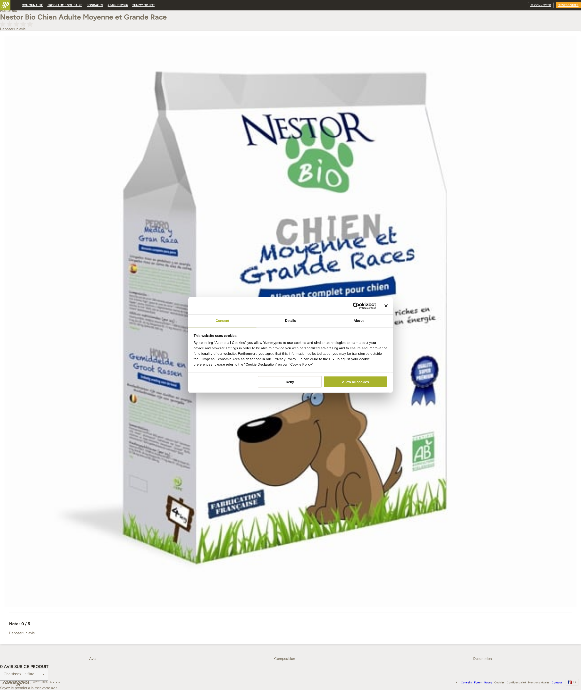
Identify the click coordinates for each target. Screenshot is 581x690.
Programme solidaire (64, 5)
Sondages (95, 5)
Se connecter (540, 5)
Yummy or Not (143, 5)
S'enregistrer (568, 5)
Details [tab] (290, 321)
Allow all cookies (355, 382)
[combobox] (24, 674)
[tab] (92, 658)
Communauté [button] (32, 5)
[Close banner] (386, 305)
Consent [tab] (222, 321)
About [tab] (359, 321)
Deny (290, 382)
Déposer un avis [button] (12, 29)
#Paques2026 (118, 5)
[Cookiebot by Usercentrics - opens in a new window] (356, 305)
